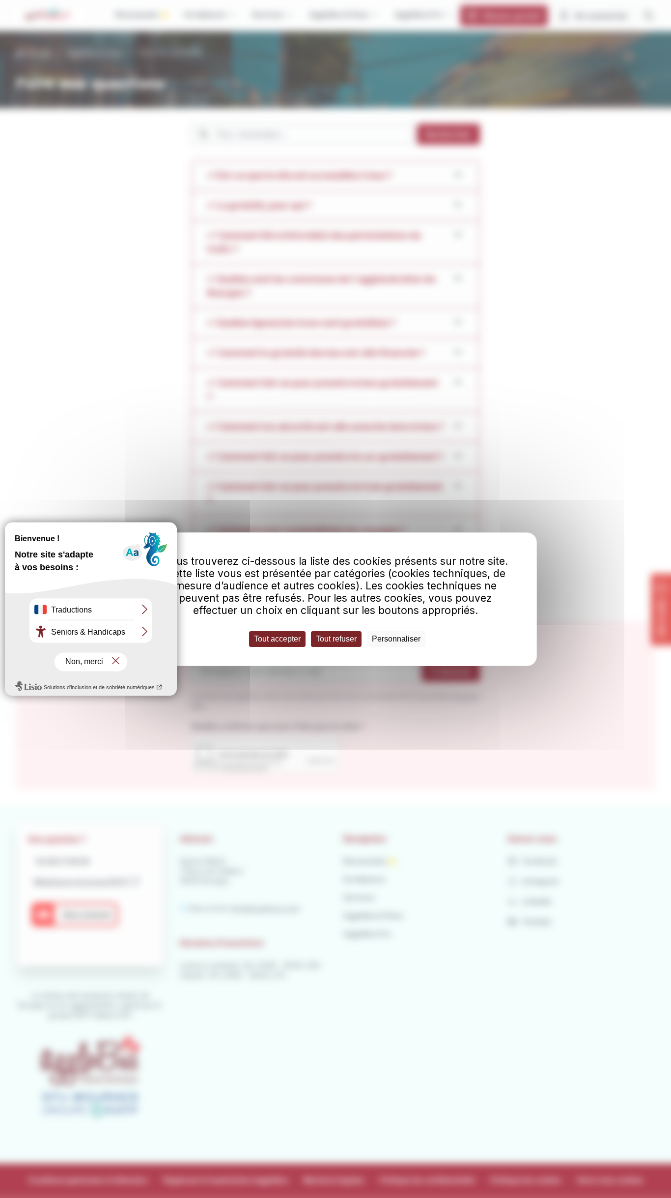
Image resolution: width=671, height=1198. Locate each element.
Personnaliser (396, 639)
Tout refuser (336, 639)
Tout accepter (277, 639)
